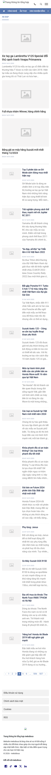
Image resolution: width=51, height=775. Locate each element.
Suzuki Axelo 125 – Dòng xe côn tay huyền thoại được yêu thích (34, 331)
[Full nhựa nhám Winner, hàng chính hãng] (25, 94)
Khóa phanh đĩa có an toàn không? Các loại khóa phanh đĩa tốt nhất (35, 450)
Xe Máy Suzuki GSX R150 (34, 561)
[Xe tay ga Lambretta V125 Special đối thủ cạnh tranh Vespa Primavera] (25, 38)
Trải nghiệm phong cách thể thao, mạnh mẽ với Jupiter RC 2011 (35, 212)
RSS (6, 717)
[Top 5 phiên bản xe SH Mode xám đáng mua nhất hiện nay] (11, 174)
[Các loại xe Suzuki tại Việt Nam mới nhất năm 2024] (11, 415)
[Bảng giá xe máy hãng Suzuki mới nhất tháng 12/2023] (25, 132)
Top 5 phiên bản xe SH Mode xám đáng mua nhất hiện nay (35, 172)
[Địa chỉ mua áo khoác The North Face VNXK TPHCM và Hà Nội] (11, 599)
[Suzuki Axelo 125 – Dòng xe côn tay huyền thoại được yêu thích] (11, 332)
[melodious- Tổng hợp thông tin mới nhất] (17, 4)
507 (41, 673)
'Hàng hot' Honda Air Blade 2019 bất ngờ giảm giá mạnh (35, 637)
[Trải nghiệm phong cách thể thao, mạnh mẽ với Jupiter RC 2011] (11, 213)
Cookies (7, 709)
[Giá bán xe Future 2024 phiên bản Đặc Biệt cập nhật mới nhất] (11, 491)
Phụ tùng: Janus (30, 527)
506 (35, 673)
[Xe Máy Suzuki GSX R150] (11, 565)
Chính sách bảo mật (13, 701)
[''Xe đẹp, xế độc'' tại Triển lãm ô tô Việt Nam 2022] (11, 253)
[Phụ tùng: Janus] (11, 531)
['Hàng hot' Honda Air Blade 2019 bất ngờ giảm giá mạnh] (11, 638)
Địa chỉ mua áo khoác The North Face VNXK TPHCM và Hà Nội (34, 597)
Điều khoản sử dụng (13, 693)
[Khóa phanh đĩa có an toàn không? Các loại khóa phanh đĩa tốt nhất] (11, 452)
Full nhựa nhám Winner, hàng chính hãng (24, 111)
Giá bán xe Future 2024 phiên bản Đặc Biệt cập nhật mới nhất (33, 490)
